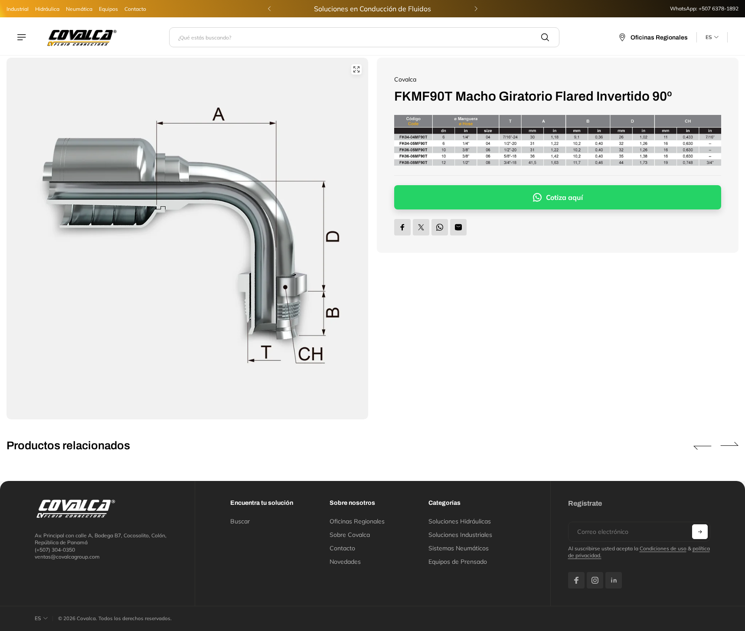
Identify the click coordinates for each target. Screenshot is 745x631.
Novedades (345, 562)
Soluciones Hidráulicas (459, 521)
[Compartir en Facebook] (402, 227)
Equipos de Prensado (457, 562)
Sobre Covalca (350, 535)
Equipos (108, 9)
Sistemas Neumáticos (458, 548)
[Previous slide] (269, 8)
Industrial (18, 9)
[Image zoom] (356, 69)
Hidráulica (47, 9)
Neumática (79, 9)
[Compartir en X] (421, 227)
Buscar (240, 521)
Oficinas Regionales (357, 521)
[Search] (545, 37)
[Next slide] (476, 8)
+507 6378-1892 (718, 8)
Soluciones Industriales (460, 535)
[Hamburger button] (22, 37)
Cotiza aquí (564, 197)
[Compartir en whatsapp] (439, 227)
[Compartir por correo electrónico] (458, 227)
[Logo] (82, 37)
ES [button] (709, 37)
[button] (702, 446)
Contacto (135, 9)
